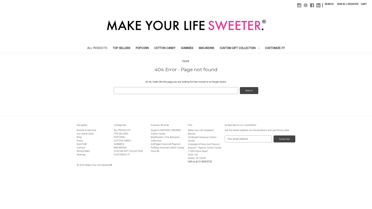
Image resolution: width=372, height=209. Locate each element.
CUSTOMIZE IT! (275, 48)
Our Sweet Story (85, 133)
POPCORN (142, 48)
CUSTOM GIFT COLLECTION (238, 48)
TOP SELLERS (121, 48)
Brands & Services (86, 130)
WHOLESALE (83, 151)
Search (329, 4)
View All (155, 151)
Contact (81, 147)
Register (353, 4)
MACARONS (206, 48)
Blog (79, 137)
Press (80, 140)
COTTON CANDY (165, 48)
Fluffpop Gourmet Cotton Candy (167, 147)
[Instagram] (299, 5)
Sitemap (81, 154)
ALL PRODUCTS (97, 48)
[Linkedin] (318, 5)
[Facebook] (312, 5)
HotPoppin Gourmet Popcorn (166, 144)
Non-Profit (82, 144)
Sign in (341, 4)
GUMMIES (187, 48)
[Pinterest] (306, 5)
